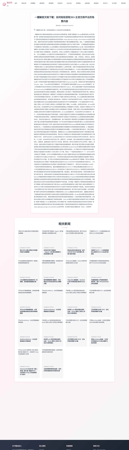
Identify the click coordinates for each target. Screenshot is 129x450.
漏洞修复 (42, 3)
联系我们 (123, 3)
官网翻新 (33, 3)
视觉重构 (51, 3)
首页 (16, 3)
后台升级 (69, 3)
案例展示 (96, 3)
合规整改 (78, 3)
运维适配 (87, 3)
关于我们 (114, 3)
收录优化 (60, 3)
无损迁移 (23, 3)
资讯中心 (105, 3)
